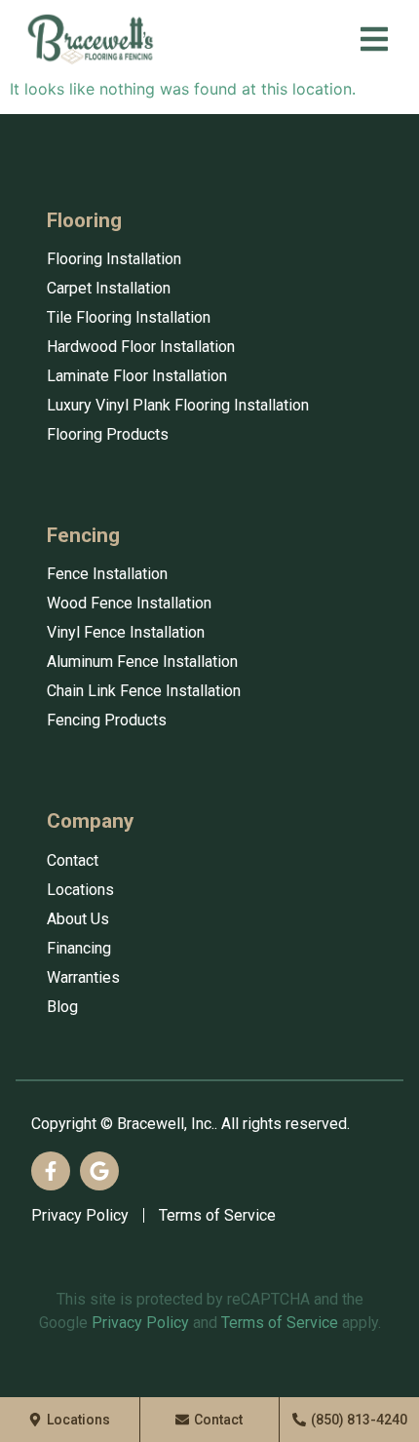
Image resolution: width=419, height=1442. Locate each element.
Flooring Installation (114, 259)
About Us (78, 919)
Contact (72, 860)
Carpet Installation (109, 288)
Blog (62, 1006)
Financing (79, 948)
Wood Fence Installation (129, 603)
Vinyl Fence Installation (126, 632)
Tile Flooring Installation (128, 317)
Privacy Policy (80, 1215)
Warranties (83, 977)
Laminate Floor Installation (137, 376)
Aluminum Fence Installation (142, 661)
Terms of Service (217, 1215)
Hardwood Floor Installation (141, 346)
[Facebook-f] (50, 1170)
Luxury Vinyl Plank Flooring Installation (178, 405)
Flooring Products (108, 434)
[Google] (99, 1170)
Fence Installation (107, 574)
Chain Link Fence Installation (144, 691)
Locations (80, 889)
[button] (374, 39)
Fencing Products (107, 720)
